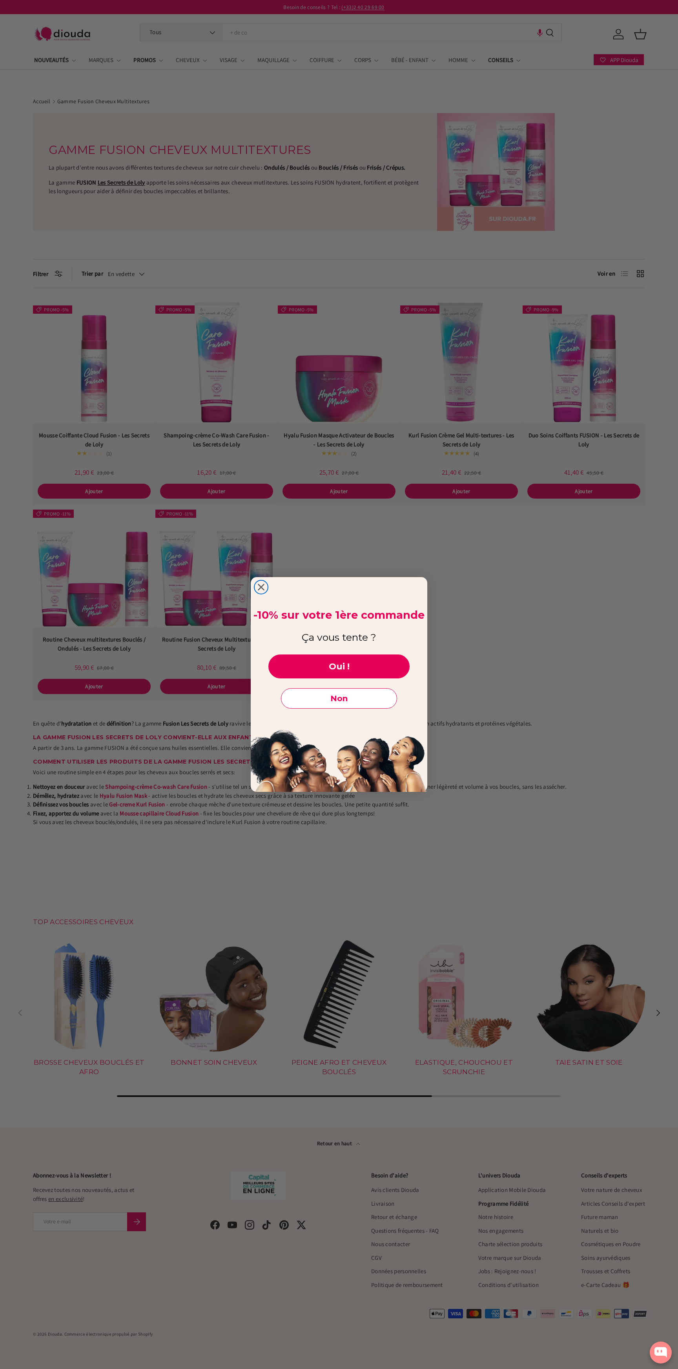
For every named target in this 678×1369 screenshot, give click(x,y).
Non (339, 698)
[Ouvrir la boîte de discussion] (661, 1353)
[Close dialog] (261, 587)
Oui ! (339, 666)
